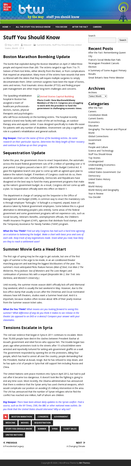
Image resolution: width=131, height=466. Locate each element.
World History (95, 186)
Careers (97, 27)
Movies (24, 422)
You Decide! (94, 197)
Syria (55, 428)
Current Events (44, 44)
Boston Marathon (22, 416)
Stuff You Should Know (63, 44)
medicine (10, 422)
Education (93, 125)
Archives (92, 92)
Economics (94, 122)
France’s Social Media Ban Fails (104, 59)
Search (91, 35)
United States (95, 168)
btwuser (27, 44)
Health (91, 143)
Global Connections (98, 136)
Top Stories (94, 157)
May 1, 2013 (13, 44)
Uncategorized (95, 161)
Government (61, 416)
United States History (99, 179)
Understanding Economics (101, 164)
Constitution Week (97, 114)
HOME (5, 27)
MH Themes (84, 463)
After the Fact (80, 27)
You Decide (61, 27)
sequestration (42, 422)
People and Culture (98, 147)
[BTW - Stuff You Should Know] (65, 21)
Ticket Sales (69, 428)
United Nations (14, 434)
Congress (43, 416)
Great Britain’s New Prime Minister (106, 77)
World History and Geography (103, 189)
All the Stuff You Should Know (33, 27)
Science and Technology (100, 150)
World (15, 48)
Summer (42, 428)
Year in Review (95, 193)
